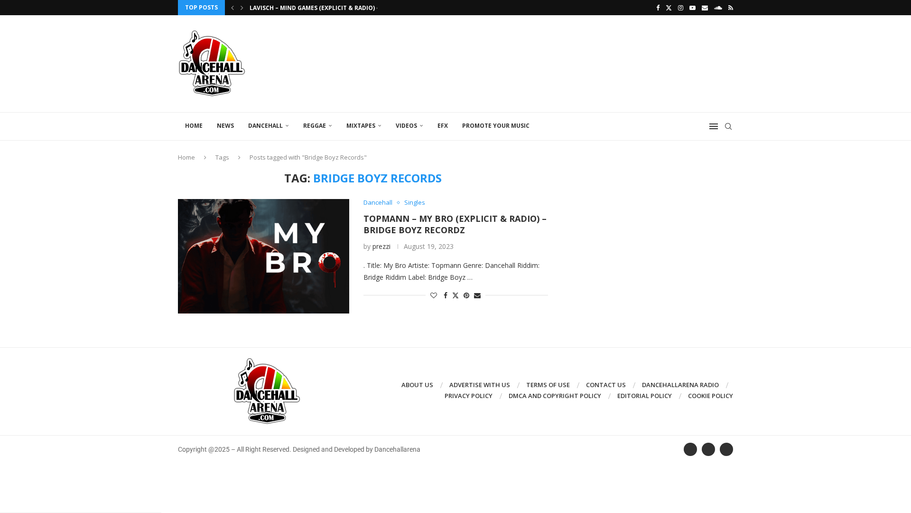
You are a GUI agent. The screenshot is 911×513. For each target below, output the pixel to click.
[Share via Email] (477, 295)
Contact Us (606, 384)
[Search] (728, 126)
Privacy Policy (469, 395)
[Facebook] (658, 7)
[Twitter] (669, 7)
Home (194, 126)
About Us (417, 384)
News (225, 126)
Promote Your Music (496, 126)
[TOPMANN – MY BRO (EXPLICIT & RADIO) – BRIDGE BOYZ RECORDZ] (263, 256)
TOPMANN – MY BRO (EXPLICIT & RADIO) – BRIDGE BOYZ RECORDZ (455, 224)
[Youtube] (692, 7)
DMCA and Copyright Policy (555, 395)
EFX (442, 126)
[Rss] (730, 7)
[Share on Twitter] (455, 295)
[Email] (705, 7)
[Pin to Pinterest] (466, 295)
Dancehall (265, 126)
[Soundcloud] (718, 7)
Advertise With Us (479, 384)
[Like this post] (433, 295)
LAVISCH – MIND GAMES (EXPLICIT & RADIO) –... (317, 8)
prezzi (381, 246)
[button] (232, 7)
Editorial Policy (644, 395)
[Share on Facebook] (445, 295)
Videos (406, 126)
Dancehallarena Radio (680, 384)
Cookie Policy (710, 395)
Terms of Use (548, 384)
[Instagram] (680, 7)
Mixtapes (360, 126)
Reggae (314, 126)
